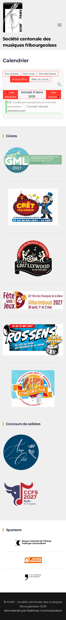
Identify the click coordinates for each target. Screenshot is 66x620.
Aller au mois (40, 79)
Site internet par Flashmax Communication (33, 610)
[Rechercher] (59, 84)
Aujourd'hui (19, 79)
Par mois (29, 74)
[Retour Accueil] (13, 17)
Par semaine (47, 74)
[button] (59, 25)
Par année (12, 74)
